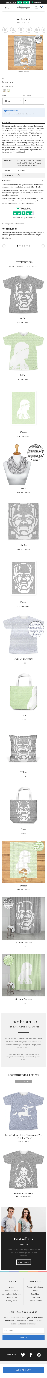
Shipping (6, 181)
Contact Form (35, 1297)
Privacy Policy (11, 1301)
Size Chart (35, 1294)
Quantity (27, 96)
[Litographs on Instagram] (38, 1354)
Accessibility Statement (11, 1294)
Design (27, 71)
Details (6, 122)
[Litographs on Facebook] (30, 1354)
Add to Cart (23, 1370)
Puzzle (20, 71)
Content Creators (35, 1301)
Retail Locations (11, 1290)
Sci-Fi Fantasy (24, 1081)
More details (36, 187)
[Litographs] (23, 8)
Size (4, 96)
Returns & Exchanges (35, 1287)
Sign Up (24, 1337)
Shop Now (23, 1262)
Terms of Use (12, 1297)
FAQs (35, 1290)
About (11, 1287)
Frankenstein (23, 19)
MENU (6, 8)
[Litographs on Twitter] (22, 1354)
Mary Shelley (23, 22)
